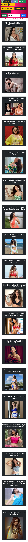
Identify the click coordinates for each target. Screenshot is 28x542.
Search (23, 15)
